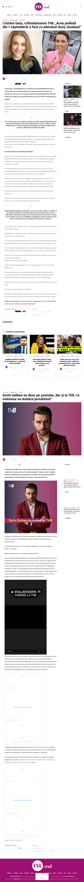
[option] (14, 356)
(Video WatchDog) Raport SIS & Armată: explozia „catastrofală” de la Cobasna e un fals (72, 130)
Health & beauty (38, 15)
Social (20, 15)
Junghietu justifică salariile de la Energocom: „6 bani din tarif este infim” (15, 361)
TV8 (42, 314)
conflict (35, 311)
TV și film (20, 392)
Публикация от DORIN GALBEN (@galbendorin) (22, 741)
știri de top (22, 20)
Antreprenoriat (13, 392)
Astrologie (75, 15)
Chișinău (72, 99)
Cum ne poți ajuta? (14, 876)
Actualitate (15, 15)
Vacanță (69, 15)
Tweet (16, 848)
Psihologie (59, 15)
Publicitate (9, 15)
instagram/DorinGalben (15, 840)
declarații (49, 311)
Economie (16, 356)
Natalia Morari (36, 314)
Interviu (65, 100)
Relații (32, 15)
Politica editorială (69, 876)
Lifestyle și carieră (47, 15)
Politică (21, 356)
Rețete (54, 15)
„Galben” (46, 472)
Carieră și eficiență (14, 20)
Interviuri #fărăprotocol (38, 848)
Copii (77, 99)
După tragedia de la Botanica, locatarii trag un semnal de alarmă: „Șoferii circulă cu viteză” (72, 104)
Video (64, 15)
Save (77, 375)
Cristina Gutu (42, 311)
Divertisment (26, 15)
